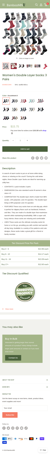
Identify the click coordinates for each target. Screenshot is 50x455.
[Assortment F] (6, 109)
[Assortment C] (23, 101)
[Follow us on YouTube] (21, 428)
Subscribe (10, 415)
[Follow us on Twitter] (8, 428)
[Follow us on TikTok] (26, 428)
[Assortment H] (23, 109)
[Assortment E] (40, 101)
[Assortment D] (32, 101)
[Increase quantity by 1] (27, 140)
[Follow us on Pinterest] (17, 428)
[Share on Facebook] (32, 158)
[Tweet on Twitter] (41, 158)
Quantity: (5, 140)
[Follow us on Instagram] (12, 428)
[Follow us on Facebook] (4, 428)
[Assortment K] (6, 118)
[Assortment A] (6, 101)
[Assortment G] (14, 109)
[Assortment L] (14, 118)
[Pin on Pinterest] (37, 158)
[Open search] (36, 4)
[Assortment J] (40, 109)
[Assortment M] (23, 118)
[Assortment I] (32, 109)
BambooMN (6, 85)
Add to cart (25, 149)
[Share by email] (46, 158)
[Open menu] (3, 5)
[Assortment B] (14, 101)
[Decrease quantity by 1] (13, 140)
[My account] (41, 4)
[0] (45, 4)
